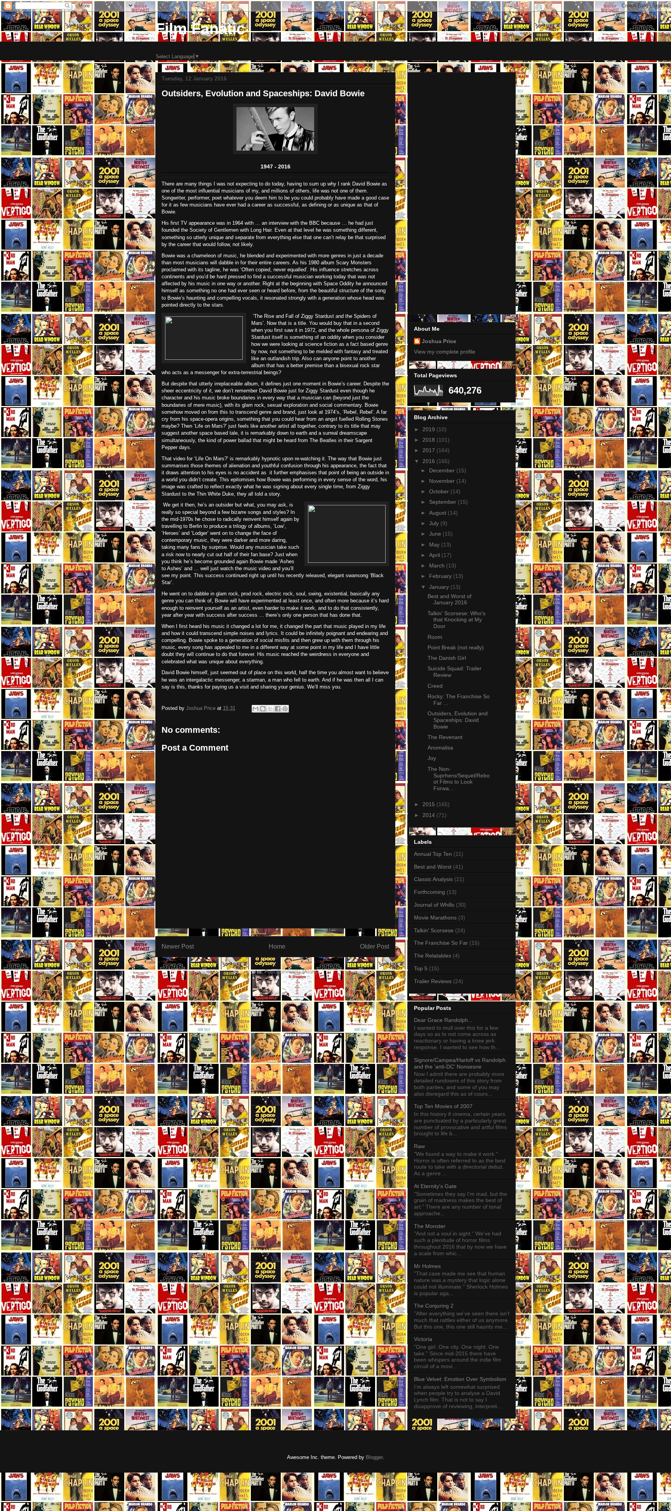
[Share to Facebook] (278, 709)
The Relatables (432, 955)
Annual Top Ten (433, 854)
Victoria (423, 1339)
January (439, 587)
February (441, 576)
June (436, 534)
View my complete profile (444, 352)
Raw (419, 1146)
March (437, 565)
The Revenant (445, 737)
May (435, 544)
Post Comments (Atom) (291, 972)
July (434, 523)
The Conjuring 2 (434, 1306)
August (438, 513)
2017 (429, 450)
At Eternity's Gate (435, 1186)
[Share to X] (270, 709)
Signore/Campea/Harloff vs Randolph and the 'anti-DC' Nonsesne (460, 1063)
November (442, 481)
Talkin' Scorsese (434, 930)
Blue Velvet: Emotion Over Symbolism (460, 1379)
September (443, 502)
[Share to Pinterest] (285, 709)
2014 (429, 815)
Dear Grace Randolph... (443, 1020)
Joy (432, 758)
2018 (429, 440)
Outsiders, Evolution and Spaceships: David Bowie (458, 720)
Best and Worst (433, 867)
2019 (429, 429)
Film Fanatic (200, 28)
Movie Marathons (435, 917)
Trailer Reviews (433, 981)
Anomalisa (440, 747)
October (439, 491)
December (442, 470)
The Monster (429, 1226)
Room (435, 637)
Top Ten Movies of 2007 (443, 1106)
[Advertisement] (461, 191)
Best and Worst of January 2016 (449, 599)
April (435, 555)
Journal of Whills (434, 905)
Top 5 (421, 968)
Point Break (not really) (456, 647)
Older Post (374, 946)
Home (277, 946)
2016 (429, 461)
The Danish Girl (447, 658)
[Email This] (255, 709)
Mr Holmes (427, 1266)
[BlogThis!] (263, 709)
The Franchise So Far (441, 943)
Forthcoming (429, 892)
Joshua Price (439, 341)
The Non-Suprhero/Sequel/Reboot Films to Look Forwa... (459, 778)
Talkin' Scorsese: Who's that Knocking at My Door (456, 620)
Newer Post (178, 946)
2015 (429, 804)
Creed (435, 686)
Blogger (374, 1457)
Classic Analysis (433, 879)
